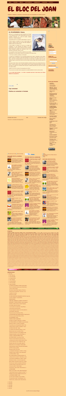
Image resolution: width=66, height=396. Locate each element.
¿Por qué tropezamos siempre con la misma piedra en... (18, 309)
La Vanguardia (26, 233)
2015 (9, 273)
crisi (14, 236)
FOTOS (51, 2)
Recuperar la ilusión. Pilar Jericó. (14, 349)
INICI (10, 2)
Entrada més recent (12, 117)
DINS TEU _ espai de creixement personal (53, 88)
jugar (36, 263)
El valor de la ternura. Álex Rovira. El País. (16, 312)
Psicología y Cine (53, 139)
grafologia (15, 263)
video (11, 234)
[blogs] (44, 156)
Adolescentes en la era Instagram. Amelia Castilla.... (17, 344)
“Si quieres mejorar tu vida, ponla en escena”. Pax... (17, 364)
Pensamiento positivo (53, 136)
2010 (9, 388)
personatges (56, 233)
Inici (27, 117)
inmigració (26, 263)
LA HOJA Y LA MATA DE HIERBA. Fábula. (16, 335)
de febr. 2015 (11, 282)
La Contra (38, 232)
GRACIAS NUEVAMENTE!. (16, 178)
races (16, 265)
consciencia (49, 234)
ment (50, 263)
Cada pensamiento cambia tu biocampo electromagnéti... (18, 346)
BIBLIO (21, 2)
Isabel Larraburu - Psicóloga (53, 119)
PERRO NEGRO (52, 84)
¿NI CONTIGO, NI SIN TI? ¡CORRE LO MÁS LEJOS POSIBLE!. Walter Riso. (17, 192)
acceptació (17, 234)
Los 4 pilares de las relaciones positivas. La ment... (17, 329)
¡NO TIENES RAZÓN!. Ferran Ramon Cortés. (16, 337)
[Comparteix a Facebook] (12, 85)
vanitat (9, 266)
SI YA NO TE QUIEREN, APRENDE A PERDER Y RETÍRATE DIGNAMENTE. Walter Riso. (35, 204)
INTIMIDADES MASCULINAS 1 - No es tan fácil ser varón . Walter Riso (17, 205)
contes (8, 233)
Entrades (51, 51)
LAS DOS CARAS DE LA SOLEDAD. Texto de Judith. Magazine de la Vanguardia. (51, 175)
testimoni (48, 265)
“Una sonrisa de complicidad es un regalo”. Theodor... (18, 358)
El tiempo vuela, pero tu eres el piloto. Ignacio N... (17, 343)
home (20, 263)
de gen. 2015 (11, 284)
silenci (37, 265)
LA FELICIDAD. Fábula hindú (14, 311)
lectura (39, 263)
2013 (9, 383)
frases (50, 233)
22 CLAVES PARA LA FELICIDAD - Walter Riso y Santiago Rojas (35, 198)
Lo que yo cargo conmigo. (13, 288)
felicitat (23, 234)
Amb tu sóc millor (52, 129)
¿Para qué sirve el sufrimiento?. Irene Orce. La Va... (17, 291)
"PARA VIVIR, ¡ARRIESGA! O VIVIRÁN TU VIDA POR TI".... (18, 300)
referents (19, 265)
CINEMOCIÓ (37, 2)
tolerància (54, 265)
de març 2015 (11, 281)
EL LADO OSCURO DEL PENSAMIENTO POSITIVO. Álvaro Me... (19, 296)
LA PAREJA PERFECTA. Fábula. (17, 184)
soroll (42, 265)
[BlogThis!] (10, 85)
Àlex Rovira (35, 234)
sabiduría (31, 265)
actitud (9, 232)
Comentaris (52, 53)
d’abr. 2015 (11, 279)
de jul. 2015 (11, 275)
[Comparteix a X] (11, 85)
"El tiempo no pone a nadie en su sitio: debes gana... (17, 352)
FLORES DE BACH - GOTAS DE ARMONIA (53, 107)
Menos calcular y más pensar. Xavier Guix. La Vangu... (18, 361)
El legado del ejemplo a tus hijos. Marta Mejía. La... (17, 334)
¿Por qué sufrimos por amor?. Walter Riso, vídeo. (17, 341)
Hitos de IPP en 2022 (53, 137)
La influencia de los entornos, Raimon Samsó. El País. (18, 340)
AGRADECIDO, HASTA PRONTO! (34, 172)
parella (55, 234)
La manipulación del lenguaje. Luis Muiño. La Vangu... (18, 350)
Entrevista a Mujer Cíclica (53, 89)
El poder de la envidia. (12, 294)
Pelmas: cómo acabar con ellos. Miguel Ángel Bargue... (18, 370)
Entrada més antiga (42, 117)
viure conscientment (28, 232)
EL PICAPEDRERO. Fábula (13, 317)
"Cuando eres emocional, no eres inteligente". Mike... (18, 332)
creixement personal (47, 232)
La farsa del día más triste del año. (15, 308)
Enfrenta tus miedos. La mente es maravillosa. (16, 323)
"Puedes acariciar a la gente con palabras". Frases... (17, 326)
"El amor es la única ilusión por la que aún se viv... (17, 338)
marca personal (43, 263)
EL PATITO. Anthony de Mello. (14, 347)
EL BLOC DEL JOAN (32, 9)
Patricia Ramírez (21, 236)
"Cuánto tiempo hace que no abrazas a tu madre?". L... (18, 372)
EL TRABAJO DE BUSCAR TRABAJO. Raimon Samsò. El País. (35, 185)
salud (34, 265)
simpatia (40, 265)
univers (58, 265)
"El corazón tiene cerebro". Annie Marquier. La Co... (17, 378)
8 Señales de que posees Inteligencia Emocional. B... (18, 373)
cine (38, 233)
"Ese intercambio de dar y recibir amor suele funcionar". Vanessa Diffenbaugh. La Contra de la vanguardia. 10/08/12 (34, 219)
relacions (19, 233)
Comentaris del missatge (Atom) (18, 119)
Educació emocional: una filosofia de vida (53, 94)
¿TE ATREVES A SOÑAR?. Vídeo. (14, 375)
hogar (18, 263)
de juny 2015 (11, 276)
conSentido (52, 83)
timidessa (51, 265)
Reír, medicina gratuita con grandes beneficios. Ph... (17, 355)
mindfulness (56, 263)
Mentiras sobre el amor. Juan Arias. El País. (16, 331)
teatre (45, 265)
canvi (29, 234)
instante (30, 263)
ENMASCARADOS (12, 299)
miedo (52, 263)
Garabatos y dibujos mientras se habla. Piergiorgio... (17, 303)
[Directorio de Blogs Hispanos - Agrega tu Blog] (51, 155)
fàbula (8, 263)
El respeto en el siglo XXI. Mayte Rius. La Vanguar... (17, 320)
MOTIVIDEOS (28, 2)
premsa (33, 233)
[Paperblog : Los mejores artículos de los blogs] (27, 154)
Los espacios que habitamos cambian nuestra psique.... (18, 285)
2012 (9, 385)
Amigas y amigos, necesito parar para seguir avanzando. (17, 173)
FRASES (15, 2)
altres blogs (44, 233)
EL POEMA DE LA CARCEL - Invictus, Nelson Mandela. (34, 166)
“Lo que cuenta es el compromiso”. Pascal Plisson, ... (18, 306)
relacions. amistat (24, 265)
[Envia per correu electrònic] (9, 85)
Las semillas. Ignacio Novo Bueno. (14, 305)
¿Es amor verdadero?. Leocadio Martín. (15, 297)
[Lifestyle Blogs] (32, 154)
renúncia (28, 265)
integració (33, 263)
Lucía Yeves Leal (52, 124)
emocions (17, 232)
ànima (12, 266)
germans (11, 263)
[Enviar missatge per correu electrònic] (17, 84)
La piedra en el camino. (13, 293)
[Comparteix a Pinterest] (13, 85)
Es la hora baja (52, 108)
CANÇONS (44, 2)
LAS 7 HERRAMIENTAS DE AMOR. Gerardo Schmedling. (52, 214)
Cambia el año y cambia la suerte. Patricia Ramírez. (17, 379)
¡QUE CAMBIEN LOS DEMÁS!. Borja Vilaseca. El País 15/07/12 (17, 165)
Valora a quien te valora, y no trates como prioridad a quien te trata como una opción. (52, 188)
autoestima (9, 236)
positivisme (13, 265)
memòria (47, 263)
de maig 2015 (11, 278)
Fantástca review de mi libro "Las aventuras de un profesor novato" (53, 100)
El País (54, 232)
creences (42, 234)
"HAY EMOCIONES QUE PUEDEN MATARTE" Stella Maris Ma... (19, 314)
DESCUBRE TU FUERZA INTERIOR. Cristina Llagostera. (18, 302)
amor (14, 233)
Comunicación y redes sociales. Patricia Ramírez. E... (18, 367)
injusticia (23, 263)
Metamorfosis (52, 131)
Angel (50, 122)
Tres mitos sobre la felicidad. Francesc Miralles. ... (17, 376)
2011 (9, 386)
